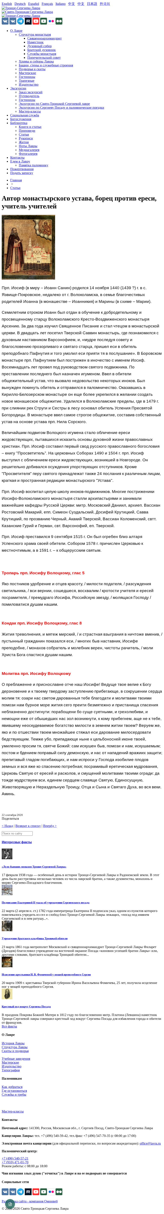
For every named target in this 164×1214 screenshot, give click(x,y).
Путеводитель (29, 96)
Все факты (9, 1026)
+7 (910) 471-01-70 (15, 1162)
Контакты (17, 157)
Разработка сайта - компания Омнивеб (30, 1201)
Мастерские (27, 73)
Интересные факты (17, 842)
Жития (24, 142)
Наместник (35, 42)
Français (47, 4)
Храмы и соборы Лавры (36, 61)
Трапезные (26, 80)
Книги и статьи (30, 127)
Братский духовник (41, 50)
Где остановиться (14, 1090)
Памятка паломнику (33, 165)
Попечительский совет (44, 57)
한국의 (105, 4)
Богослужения (20, 119)
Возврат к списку (28, 826)
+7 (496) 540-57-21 (15, 1158)
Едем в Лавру (20, 161)
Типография (11, 1070)
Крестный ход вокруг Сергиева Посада (26, 1006)
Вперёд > (50, 826)
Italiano (61, 4)
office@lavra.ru (150, 1143)
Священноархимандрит (44, 38)
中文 (71, 4)
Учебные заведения (16, 1058)
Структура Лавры (15, 1047)
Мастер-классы (30, 111)
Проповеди (27, 130)
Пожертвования (22, 169)
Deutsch (20, 4)
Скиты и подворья (15, 1051)
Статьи (24, 134)
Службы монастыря (41, 54)
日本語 (92, 4)
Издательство (28, 84)
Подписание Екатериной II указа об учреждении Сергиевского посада (45, 902)
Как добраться (12, 1087)
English (7, 4)
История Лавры (13, 1043)
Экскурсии (18, 88)
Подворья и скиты (32, 69)
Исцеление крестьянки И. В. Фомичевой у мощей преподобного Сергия (46, 974)
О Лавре (16, 30)
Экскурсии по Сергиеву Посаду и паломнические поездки (61, 107)
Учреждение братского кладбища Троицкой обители (34, 938)
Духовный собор (39, 46)
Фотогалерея (28, 153)
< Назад (7, 826)
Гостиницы (27, 77)
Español (33, 4)
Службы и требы (14, 1094)
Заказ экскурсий (30, 92)
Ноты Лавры (28, 146)
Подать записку (21, 173)
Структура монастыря (35, 34)
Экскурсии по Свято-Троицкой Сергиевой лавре (54, 104)
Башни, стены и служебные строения (46, 65)
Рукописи (26, 138)
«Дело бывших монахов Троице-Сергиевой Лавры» (34, 866)
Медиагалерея (29, 150)
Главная (16, 180)
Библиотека (18, 123)
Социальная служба (24, 115)
